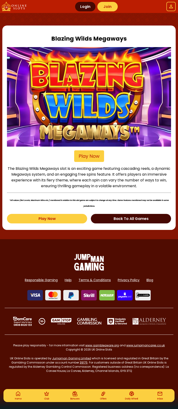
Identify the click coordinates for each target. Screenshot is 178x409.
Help (68, 280)
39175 (84, 362)
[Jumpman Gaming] (89, 269)
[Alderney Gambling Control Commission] (149, 321)
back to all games (131, 218)
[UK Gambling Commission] (89, 321)
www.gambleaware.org (102, 345)
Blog (149, 280)
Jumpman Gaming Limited (71, 358)
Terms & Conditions (95, 280)
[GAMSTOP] (61, 321)
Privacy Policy (129, 280)
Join (107, 6)
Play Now (47, 218)
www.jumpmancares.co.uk (145, 345)
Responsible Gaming (41, 280)
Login (85, 6)
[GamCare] (22, 321)
